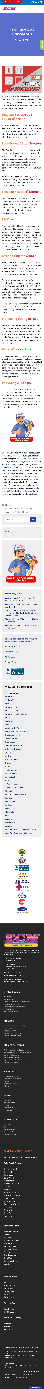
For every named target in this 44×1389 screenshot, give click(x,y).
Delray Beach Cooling (13, 749)
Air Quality (9, 717)
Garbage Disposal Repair (13, 1033)
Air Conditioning (11, 710)
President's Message (11, 1076)
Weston (7, 1264)
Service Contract (11, 777)
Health (7, 766)
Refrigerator (10, 801)
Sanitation (9, 805)
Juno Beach (9, 1207)
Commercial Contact (11, 1132)
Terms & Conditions (11, 1375)
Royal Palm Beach (11, 1204)
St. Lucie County (11, 662)
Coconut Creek (10, 1249)
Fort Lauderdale (11, 1255)
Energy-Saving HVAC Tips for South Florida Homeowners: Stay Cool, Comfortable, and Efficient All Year (21, 613)
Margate (8, 1243)
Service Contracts (12, 773)
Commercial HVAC (12, 735)
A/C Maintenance (10, 999)
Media (6, 1086)
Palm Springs (9, 1201)
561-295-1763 (13, 491)
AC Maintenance (11, 693)
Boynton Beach (10, 1169)
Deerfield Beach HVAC (14, 745)
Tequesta (8, 1216)
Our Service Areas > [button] (18, 1151)
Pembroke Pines (11, 1261)
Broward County (11, 652)
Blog (7, 724)
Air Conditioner (11, 707)
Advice (7, 703)
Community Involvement (12, 1078)
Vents (7, 815)
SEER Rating (9, 808)
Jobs (5, 1127)
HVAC (7, 780)
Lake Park (8, 1213)
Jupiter (7, 1186)
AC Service (9, 696)
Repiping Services (10, 1031)
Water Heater (10, 822)
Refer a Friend (9, 1110)
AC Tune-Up (10, 700)
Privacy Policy (26, 1375)
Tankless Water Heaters (12, 1036)
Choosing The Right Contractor (15, 1007)
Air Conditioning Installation (16, 714)
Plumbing (8, 791)
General (8, 763)
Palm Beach (9, 1175)
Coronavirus (10, 742)
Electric (8, 505)
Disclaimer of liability (12, 1377)
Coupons (7, 1124)
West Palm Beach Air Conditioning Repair (21, 829)
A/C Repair (8, 997)
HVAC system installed (16, 467)
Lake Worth (9, 1178)
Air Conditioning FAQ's (12, 1011)
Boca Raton (9, 1172)
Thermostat (10, 812)
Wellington (9, 1181)
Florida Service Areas (11, 1083)
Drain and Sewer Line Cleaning (14, 1026)
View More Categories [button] (18, 687)
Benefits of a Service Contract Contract (18, 1052)
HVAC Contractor (12, 784)
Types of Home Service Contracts (16, 1060)
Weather (8, 826)
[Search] (33, 519)
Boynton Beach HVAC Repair (16, 731)
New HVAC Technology (14, 787)
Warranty (9, 819)
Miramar (7, 1237)
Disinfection (9, 752)
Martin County (10, 657)
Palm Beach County (12, 646)
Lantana (7, 1189)
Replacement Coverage (12, 1057)
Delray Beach (10, 1210)
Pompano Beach (11, 1246)
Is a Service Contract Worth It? (18, 508)
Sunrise (7, 1252)
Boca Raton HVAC (12, 728)
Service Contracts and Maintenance (16, 1002)
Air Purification (9, 1103)
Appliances (9, 721)
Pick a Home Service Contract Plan (16, 1050)
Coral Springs (10, 1258)
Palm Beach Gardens (13, 1192)
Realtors (8, 798)
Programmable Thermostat (15, 794)
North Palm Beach (12, 1195)
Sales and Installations (11, 1004)
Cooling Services (11, 738)
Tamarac (7, 1234)
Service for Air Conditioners (17, 512)
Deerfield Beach (11, 1231)
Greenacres (9, 1198)
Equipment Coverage (11, 1055)
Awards (7, 1081)
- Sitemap (23, 1377)
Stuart (7, 1282)
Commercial (8, 1108)
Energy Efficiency (11, 759)
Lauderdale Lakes (11, 1240)
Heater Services (11, 770)
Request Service (9, 1129)
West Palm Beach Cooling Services (18, 833)
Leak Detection (9, 1028)
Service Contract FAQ (11, 1062)
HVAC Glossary (9, 1009)
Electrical (7, 1100)
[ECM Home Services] (9, 9)
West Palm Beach (11, 1183)
